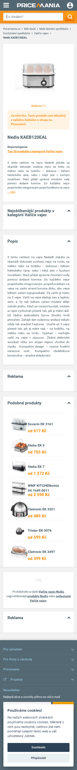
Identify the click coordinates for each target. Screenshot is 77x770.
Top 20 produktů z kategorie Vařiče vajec (35, 151)
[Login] (70, 6)
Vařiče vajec (41, 33)
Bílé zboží (30, 28)
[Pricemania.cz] (38, 5)
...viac (11, 191)
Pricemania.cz (11, 28)
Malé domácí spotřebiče (53, 28)
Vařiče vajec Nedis (51, 591)
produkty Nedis (37, 596)
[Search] (69, 17)
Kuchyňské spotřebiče (16, 33)
